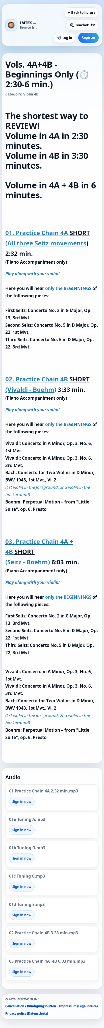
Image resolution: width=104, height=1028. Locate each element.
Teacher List (85, 25)
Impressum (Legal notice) (78, 1006)
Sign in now (21, 801)
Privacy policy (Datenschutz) (26, 1013)
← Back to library (81, 12)
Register (88, 37)
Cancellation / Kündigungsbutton (30, 1006)
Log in (67, 37)
